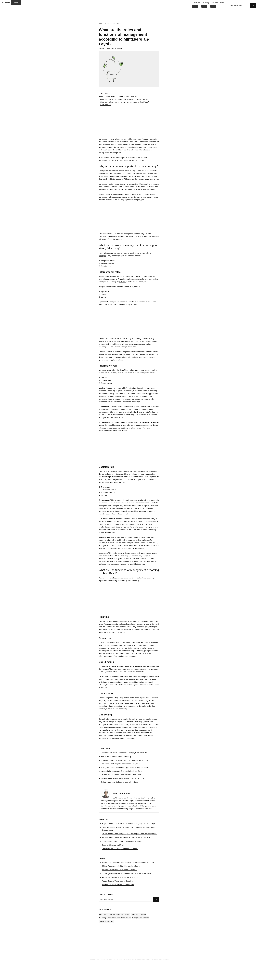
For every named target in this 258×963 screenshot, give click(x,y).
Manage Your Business (140, 918)
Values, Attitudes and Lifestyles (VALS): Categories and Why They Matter (129, 834)
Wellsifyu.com (145, 806)
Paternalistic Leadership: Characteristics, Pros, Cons (121, 775)
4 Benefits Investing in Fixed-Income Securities (119, 870)
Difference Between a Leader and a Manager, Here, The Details (124, 753)
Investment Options (124, 918)
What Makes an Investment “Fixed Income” (118, 885)
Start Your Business (106, 921)
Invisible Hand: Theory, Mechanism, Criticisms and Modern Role (126, 837)
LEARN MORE (105, 105)
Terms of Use (121, 959)
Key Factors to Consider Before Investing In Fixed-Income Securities (128, 862)
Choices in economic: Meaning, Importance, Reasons (122, 841)
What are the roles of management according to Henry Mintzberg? (125, 99)
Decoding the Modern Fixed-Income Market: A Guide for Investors (126, 874)
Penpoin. (6, 3)
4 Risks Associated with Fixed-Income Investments (121, 866)
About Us (112, 959)
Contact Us (104, 959)
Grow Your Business (138, 914)
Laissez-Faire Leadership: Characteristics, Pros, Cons (121, 771)
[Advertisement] (129, 15)
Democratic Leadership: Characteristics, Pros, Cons (120, 764)
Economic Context (105, 914)
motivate (122, 282)
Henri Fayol (113, 578)
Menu (16, 2)
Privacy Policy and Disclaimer (135, 959)
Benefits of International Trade (113, 845)
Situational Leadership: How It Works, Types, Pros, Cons (122, 778)
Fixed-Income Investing (121, 914)
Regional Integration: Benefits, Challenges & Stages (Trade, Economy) (128, 823)
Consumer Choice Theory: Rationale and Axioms (120, 849)
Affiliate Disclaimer (152, 959)
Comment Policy (164, 959)
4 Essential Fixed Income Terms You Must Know (120, 877)
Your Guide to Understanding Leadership (116, 757)
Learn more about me (143, 809)
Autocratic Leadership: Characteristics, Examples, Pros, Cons (124, 760)
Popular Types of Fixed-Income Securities (117, 881)
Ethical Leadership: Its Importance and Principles (119, 782)
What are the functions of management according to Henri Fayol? (124, 102)
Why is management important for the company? (118, 96)
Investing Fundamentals (107, 918)
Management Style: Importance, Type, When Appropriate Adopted (125, 767)
